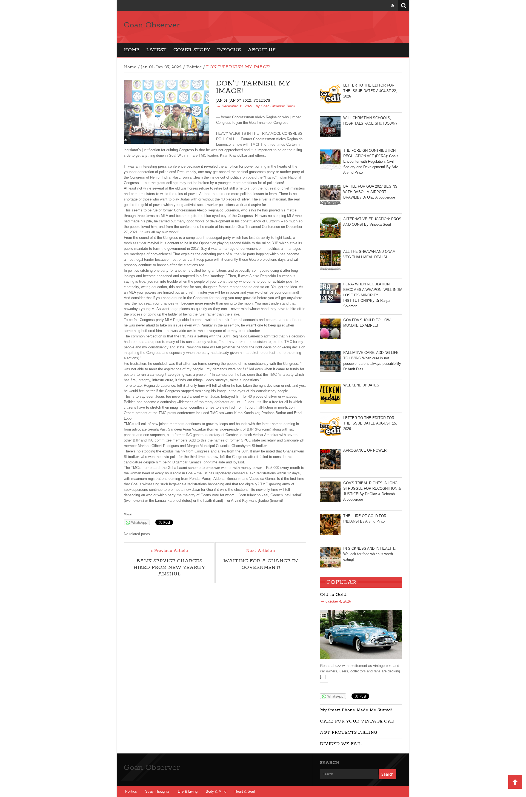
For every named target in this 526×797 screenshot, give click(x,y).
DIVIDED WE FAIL (341, 744)
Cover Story (191, 50)
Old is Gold (333, 595)
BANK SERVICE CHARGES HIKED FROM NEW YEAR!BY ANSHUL (169, 567)
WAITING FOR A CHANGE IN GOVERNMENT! (260, 564)
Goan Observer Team (278, 106)
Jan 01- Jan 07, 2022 (161, 67)
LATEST (156, 50)
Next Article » (260, 551)
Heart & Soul (245, 791)
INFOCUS (229, 50)
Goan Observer (152, 25)
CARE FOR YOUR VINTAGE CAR (357, 721)
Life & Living (188, 791)
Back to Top (515, 782)
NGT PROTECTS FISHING (348, 732)
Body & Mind (216, 791)
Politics (194, 67)
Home (131, 50)
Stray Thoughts (157, 791)
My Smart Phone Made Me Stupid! (356, 710)
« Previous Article (169, 551)
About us (262, 50)
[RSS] (392, 5)
